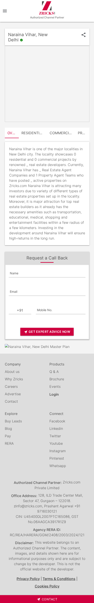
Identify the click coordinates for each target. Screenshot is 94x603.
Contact (11, 401)
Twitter (55, 436)
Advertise (13, 394)
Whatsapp (57, 466)
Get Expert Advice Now (47, 332)
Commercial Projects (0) (62, 133)
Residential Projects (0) (34, 133)
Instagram (57, 451)
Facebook (57, 421)
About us (12, 371)
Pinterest (56, 458)
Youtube (56, 443)
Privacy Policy (28, 579)
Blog (8, 428)
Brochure (56, 379)
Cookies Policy (47, 586)
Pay (8, 436)
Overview (13, 133)
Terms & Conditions (59, 579)
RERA (9, 443)
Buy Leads (13, 421)
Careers (11, 386)
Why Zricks (14, 379)
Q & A (54, 371)
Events (55, 386)
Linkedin (56, 428)
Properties (83, 133)
